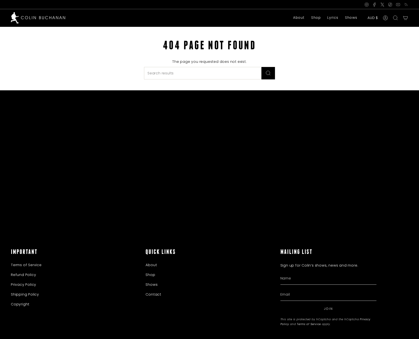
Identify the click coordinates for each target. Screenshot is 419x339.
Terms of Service (26, 264)
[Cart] (405, 18)
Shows (152, 284)
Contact (153, 294)
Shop (150, 274)
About (151, 264)
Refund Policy (23, 274)
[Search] (268, 73)
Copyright (20, 304)
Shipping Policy (25, 294)
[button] (316, 18)
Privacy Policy (23, 284)
